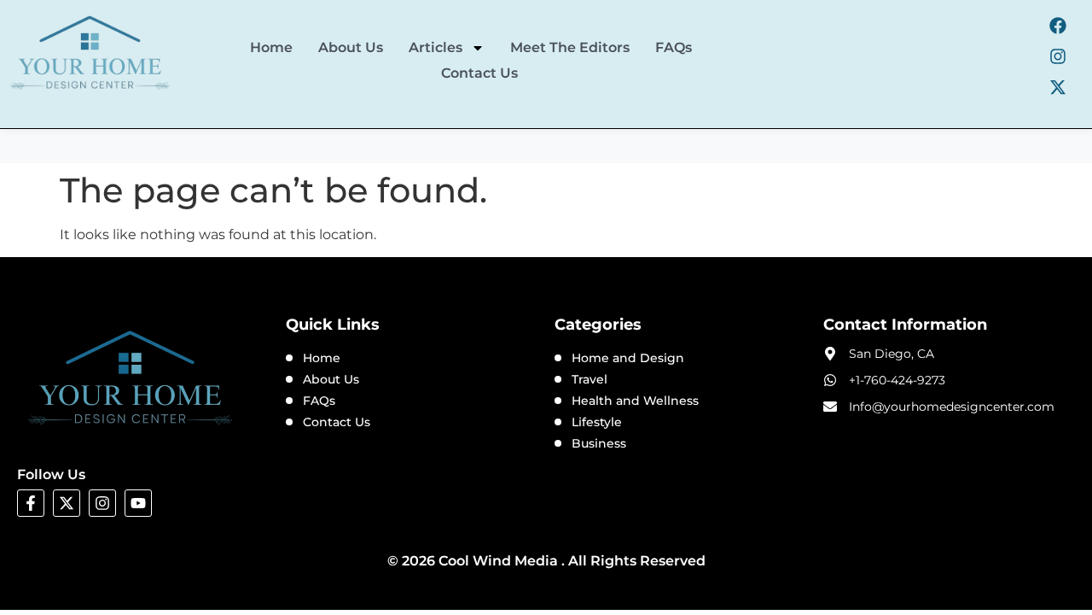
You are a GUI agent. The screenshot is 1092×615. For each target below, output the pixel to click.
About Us (350, 47)
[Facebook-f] (30, 503)
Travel (589, 379)
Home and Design (628, 358)
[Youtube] (138, 503)
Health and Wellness (635, 400)
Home (271, 47)
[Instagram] (1057, 56)
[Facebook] (1057, 25)
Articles (435, 47)
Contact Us (479, 73)
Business (599, 443)
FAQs (673, 47)
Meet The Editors (570, 47)
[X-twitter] (1057, 87)
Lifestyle (597, 422)
